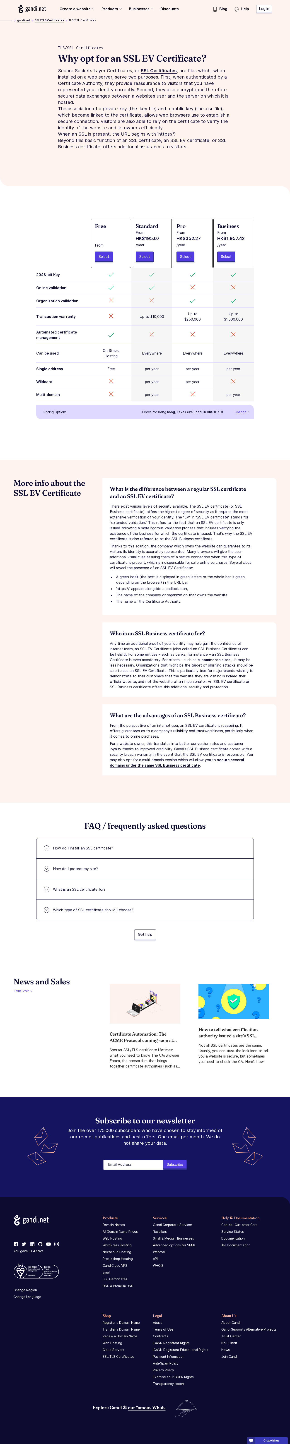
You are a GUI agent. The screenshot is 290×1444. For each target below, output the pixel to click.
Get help (145, 934)
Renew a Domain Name (120, 1336)
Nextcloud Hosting (117, 1252)
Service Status (232, 1231)
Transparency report (168, 1384)
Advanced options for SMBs (174, 1245)
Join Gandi (229, 1356)
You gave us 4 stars (29, 1251)
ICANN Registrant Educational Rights (180, 1350)
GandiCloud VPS (115, 1265)
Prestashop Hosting (118, 1259)
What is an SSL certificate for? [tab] (79, 889)
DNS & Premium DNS (118, 1286)
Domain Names (114, 1225)
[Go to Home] (32, 9)
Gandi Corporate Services (173, 1225)
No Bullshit (229, 1343)
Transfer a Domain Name (121, 1329)
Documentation (233, 1238)
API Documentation (235, 1245)
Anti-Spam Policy (166, 1363)
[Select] (111, 243)
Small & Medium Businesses (173, 1238)
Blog (223, 9)
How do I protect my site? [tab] (75, 868)
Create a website (75, 9)
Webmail (159, 1252)
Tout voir (21, 991)
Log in (264, 8)
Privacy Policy (163, 1370)
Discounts (169, 9)
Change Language (27, 1297)
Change (240, 412)
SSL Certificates (115, 1279)
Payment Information (168, 1356)
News (225, 1350)
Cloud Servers (113, 1350)
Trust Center (231, 1336)
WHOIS (158, 1265)
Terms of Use (163, 1329)
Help (245, 9)
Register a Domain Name (121, 1322)
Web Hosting (112, 1238)
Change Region (25, 1290)
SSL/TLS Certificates (49, 20)
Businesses (139, 9)
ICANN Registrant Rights (171, 1343)
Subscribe (175, 1164)
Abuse (157, 1322)
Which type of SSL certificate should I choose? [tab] (93, 910)
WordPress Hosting (117, 1245)
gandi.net (23, 20)
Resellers (160, 1231)
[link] (16, 1244)
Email (106, 1272)
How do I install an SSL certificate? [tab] (83, 848)
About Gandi (230, 1322)
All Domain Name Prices (120, 1231)
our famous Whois (146, 1407)
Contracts (160, 1336)
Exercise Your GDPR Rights (173, 1377)
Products (110, 9)
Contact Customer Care (239, 1225)
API (155, 1259)
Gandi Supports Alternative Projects (248, 1329)
